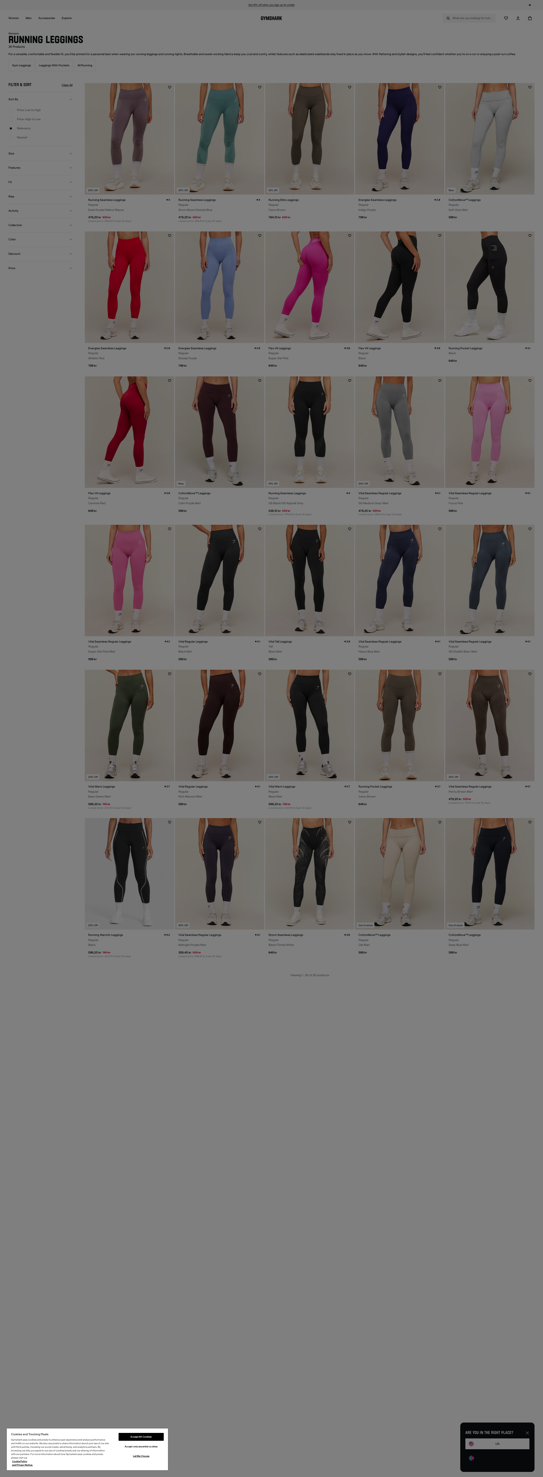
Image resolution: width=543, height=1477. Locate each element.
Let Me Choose (141, 1456)
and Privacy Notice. (22, 1465)
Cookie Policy (19, 1461)
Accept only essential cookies (141, 1446)
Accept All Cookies (141, 1436)
